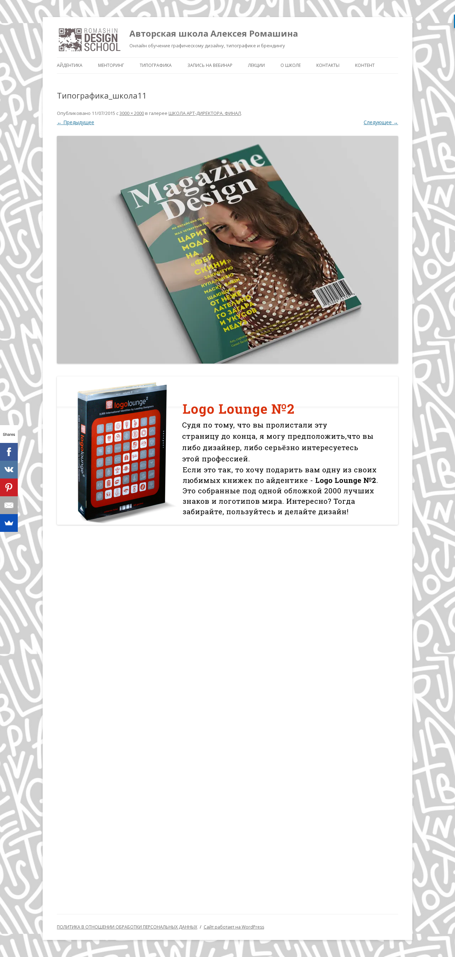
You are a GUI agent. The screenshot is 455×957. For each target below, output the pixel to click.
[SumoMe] (9, 523)
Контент (365, 65)
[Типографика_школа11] (227, 250)
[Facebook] (9, 452)
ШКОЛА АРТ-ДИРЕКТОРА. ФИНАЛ (204, 113)
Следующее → (381, 122)
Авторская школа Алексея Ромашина (213, 33)
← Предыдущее (75, 122)
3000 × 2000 (131, 113)
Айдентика (69, 65)
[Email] (9, 505)
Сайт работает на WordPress (234, 927)
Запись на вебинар (209, 65)
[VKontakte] (9, 469)
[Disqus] (227, 623)
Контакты (327, 65)
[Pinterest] (9, 487)
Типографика (156, 65)
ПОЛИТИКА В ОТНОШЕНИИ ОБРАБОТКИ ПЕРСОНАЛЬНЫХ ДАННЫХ (127, 927)
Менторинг (111, 65)
